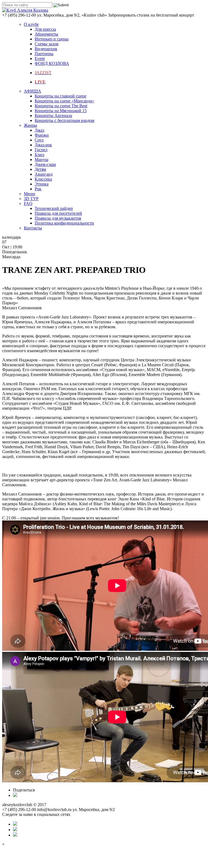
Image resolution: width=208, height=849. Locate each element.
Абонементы (46, 34)
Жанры (30, 125)
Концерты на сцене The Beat (61, 105)
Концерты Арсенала (53, 115)
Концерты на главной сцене (60, 96)
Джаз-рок (43, 145)
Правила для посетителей (58, 213)
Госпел (41, 149)
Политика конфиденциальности (64, 223)
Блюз (39, 154)
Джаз (39, 130)
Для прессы (45, 29)
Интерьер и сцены (52, 39)
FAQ (28, 203)
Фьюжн (42, 135)
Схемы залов (46, 44)
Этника (41, 184)
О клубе (31, 24)
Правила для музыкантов (58, 218)
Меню (29, 193)
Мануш (41, 159)
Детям (40, 169)
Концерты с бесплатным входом (64, 120)
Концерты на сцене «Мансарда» (64, 101)
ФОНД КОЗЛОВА (52, 63)
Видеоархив (46, 48)
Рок (38, 189)
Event (40, 58)
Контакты (33, 228)
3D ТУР (31, 198)
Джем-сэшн (45, 164)
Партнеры (44, 53)
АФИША (32, 91)
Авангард (44, 174)
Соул (39, 140)
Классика (43, 179)
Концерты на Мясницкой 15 (61, 110)
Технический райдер (54, 208)
